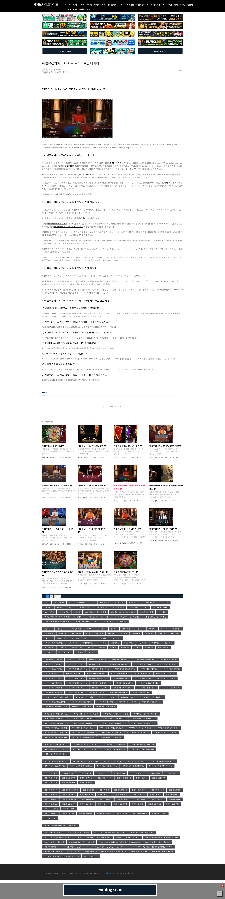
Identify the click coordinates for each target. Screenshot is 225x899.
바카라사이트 (99, 5)
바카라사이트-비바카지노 (142, 678)
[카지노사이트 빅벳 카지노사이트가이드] (160, 34)
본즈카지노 (149, 647)
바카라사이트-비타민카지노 (145, 659)
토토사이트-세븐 (103, 804)
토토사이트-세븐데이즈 (70, 790)
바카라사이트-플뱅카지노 (142, 674)
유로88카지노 (101, 629)
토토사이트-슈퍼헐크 (104, 813)
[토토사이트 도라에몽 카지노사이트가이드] (112, 42)
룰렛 (126, 174)
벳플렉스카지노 (77, 647)
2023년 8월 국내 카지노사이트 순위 (85, 718)
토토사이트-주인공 (88, 799)
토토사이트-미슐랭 (157, 790)
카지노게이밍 (179, 5)
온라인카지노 (112, 5)
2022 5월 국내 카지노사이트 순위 (138, 732)
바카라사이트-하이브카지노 (77, 688)
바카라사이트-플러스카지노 (81, 706)
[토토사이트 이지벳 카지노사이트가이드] (64, 34)
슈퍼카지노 (123, 633)
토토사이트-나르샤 (86, 804)
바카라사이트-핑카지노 (121, 678)
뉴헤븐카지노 (49, 633)
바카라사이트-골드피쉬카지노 (148, 683)
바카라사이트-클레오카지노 (146, 688)
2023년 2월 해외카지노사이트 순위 (142, 749)
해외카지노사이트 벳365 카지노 (133, 766)
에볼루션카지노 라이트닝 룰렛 (91, 445)
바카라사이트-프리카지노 (75, 664)
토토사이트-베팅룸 (85, 813)
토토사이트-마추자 (68, 795)
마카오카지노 (89, 638)
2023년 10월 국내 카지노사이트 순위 (145, 714)
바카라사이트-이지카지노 (148, 669)
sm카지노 (152, 629)
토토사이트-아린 (88, 790)
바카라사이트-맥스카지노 (128, 702)
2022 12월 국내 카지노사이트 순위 (83, 728)
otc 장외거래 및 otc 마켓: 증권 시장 (141, 833)
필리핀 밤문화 (49, 612)
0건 (52, 72)
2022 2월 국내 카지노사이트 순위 (83, 737)
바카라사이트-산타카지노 (53, 664)
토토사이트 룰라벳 (136, 773)
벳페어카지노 (49, 647)
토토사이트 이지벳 (51, 778)
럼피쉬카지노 (73, 643)
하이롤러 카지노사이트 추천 (98, 617)
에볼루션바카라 (150, 603)
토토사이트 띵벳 (67, 773)
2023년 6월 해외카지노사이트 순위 (142, 744)
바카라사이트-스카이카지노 (54, 688)
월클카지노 (102, 638)
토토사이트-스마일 (104, 795)
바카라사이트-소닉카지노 (53, 669)
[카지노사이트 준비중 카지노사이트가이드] (110, 890)
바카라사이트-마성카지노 (119, 674)
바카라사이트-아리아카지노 (165, 678)
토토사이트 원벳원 (84, 773)
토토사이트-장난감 (51, 813)
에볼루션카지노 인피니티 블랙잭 (56, 485)
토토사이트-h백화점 (51, 809)
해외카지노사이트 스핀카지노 (55, 766)
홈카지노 (90, 647)
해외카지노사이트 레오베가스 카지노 (85, 761)
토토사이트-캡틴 (122, 813)
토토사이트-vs (141, 799)
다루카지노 (62, 647)
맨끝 (59, 596)
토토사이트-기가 (139, 795)
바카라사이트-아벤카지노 (53, 692)
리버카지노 (102, 643)
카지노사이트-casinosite (77, 603)
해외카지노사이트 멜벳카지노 (107, 766)
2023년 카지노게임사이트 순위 (95, 612)
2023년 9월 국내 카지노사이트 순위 (56, 718)
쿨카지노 (102, 647)
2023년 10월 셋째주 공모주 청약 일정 (81, 842)
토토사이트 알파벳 (51, 783)
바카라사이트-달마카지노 (107, 697)
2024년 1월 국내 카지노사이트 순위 (56, 714)
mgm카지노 (142, 643)
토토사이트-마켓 (68, 809)
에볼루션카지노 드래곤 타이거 (126, 528)
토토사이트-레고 (155, 795)
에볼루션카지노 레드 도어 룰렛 (127, 445)
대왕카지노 (48, 629)
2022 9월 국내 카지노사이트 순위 (168, 728)
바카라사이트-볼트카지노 (168, 659)
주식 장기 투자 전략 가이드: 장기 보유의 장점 (109, 833)
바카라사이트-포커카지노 (101, 669)
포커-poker (162, 612)
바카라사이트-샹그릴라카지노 (153, 697)
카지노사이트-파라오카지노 (54, 643)
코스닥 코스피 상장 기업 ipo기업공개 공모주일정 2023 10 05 (107, 847)
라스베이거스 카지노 (64, 607)
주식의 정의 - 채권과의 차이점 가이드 (57, 837)
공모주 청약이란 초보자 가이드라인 (128, 837)
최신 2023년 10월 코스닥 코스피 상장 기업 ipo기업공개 (63, 847)
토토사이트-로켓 (137, 804)
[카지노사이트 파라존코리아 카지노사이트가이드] (160, 25)
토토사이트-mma (68, 813)
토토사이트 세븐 (141, 778)
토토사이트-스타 (50, 818)
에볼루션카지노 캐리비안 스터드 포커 (58, 572)
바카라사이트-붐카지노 (100, 688)
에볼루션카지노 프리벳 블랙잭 (91, 485)
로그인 (89, 9)
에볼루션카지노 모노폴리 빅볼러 (92, 572)
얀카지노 (137, 647)
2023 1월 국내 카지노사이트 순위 (56, 728)
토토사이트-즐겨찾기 (69, 799)
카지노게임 (155, 5)
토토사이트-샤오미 (157, 799)
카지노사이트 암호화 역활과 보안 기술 (126, 617)
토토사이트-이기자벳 (159, 813)
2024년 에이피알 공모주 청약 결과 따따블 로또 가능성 (93, 837)
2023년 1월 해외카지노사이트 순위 (56, 754)
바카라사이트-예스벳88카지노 (81, 702)
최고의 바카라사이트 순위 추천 (86, 621)
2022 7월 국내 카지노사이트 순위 (83, 732)
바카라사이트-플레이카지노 (101, 683)
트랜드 (82, 9)
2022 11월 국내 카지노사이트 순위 (111, 728)
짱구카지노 (75, 638)
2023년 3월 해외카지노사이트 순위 (113, 749)
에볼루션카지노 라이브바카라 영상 (68, 226)
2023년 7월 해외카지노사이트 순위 (113, 744)
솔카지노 (114, 629)
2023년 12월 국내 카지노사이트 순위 (85, 714)
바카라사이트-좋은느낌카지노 (125, 669)
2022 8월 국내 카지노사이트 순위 (56, 732)
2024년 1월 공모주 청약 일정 (54, 842)
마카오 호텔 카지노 (101, 607)
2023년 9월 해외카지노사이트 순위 (56, 744)
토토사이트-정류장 (172, 804)
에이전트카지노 (77, 629)
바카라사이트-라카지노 (74, 674)
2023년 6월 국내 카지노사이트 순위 (143, 718)
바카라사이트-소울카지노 (118, 692)
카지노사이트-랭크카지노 (94, 633)
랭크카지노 (62, 633)
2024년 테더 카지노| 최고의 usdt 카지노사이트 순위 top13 (64, 617)
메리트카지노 (126, 629)
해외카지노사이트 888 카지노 (137, 761)
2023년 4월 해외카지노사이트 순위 (85, 749)
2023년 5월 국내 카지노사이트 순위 (56, 723)
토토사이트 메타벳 (86, 783)
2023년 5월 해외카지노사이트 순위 (56, 749)
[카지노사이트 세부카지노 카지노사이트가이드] (112, 17)
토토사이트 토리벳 (68, 783)
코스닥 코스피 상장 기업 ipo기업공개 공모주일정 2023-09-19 (105, 851)
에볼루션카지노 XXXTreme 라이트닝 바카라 (129, 487)
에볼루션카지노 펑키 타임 (125, 572)
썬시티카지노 (76, 633)
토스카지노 (161, 633)
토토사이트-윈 (104, 790)
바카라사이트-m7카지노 (75, 692)
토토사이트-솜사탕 (51, 790)
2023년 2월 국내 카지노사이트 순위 (143, 723)
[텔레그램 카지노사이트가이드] (64, 51)
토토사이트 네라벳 (68, 778)
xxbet (89, 629)
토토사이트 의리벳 (86, 778)
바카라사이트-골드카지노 (84, 697)
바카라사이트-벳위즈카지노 (98, 678)
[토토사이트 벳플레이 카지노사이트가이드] (112, 25)
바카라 (89, 5)
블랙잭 (165, 182)
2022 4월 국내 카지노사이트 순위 (165, 732)
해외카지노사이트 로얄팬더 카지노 (56, 761)
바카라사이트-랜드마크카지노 (166, 664)
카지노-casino (59, 603)
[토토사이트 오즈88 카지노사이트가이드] (64, 42)
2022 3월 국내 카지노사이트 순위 (56, 737)
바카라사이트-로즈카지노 (142, 664)
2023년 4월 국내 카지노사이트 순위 (85, 723)
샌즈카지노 (125, 647)
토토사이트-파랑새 (120, 804)
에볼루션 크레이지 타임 (52, 445)
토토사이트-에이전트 (140, 813)
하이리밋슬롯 (61, 638)
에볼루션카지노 (142, 5)
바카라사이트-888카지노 (124, 683)
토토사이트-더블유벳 (139, 790)
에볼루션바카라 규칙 (57, 223)
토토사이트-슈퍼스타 (124, 799)
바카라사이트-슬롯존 (96, 664)
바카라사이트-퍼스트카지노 (105, 706)
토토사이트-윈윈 (174, 799)
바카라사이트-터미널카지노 (165, 674)
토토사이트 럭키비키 (105, 778)
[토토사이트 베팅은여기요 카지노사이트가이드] (112, 51)
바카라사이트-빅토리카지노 (122, 688)
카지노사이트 (78, 5)
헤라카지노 (176, 629)
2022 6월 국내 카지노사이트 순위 (110, 732)
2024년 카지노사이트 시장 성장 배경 (114, 621)
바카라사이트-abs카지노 (53, 674)
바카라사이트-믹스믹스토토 (121, 659)
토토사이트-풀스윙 (51, 799)
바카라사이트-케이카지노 (75, 678)
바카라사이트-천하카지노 (105, 702)
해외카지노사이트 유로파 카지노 (164, 761)
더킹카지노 (140, 629)
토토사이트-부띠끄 (154, 804)
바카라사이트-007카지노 (129, 697)
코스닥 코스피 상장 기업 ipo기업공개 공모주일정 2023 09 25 (152, 847)
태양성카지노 (128, 643)
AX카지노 (164, 629)
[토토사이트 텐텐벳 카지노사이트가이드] (160, 17)
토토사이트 (72, 9)
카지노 (68, 5)
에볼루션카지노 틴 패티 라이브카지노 (93, 528)
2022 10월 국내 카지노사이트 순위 (140, 728)
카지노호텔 (167, 5)
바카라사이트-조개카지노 (98, 659)
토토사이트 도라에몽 (124, 778)
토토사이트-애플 (171, 795)
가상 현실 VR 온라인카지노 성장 (155, 617)
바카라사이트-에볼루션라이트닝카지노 (58, 697)
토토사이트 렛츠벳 (154, 773)
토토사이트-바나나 (120, 790)
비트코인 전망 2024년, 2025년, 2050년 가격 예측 (161, 837)
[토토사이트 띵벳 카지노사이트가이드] (64, 25)
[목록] (180, 70)
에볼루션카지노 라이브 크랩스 (162, 528)
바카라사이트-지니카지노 (53, 659)
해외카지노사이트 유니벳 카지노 (81, 766)
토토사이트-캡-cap (51, 804)
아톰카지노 (48, 638)
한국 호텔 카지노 (118, 607)
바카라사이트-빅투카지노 (171, 669)
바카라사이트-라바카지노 (75, 659)
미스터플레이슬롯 (65, 652)
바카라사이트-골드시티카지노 (119, 664)
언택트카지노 (49, 652)
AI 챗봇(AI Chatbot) (91, 856)
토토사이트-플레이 (51, 795)
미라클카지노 (116, 638)
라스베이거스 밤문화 (160, 607)
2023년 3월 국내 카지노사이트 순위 (114, 723)
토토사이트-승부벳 (68, 804)
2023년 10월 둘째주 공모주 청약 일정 (157, 842)
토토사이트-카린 (174, 790)
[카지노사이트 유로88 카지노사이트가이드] (160, 42)
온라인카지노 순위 (146, 612)
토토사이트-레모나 (122, 795)
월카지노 (111, 633)
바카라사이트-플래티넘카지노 (77, 683)
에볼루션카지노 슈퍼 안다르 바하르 (164, 445)
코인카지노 (92, 652)
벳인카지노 (168, 643)
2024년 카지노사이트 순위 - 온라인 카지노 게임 (60, 825)
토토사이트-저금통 (86, 795)
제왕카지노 (136, 633)
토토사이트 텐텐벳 (171, 773)
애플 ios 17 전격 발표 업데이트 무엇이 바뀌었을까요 (62, 851)
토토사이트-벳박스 (105, 799)
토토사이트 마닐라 (51, 773)
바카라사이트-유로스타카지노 (77, 669)
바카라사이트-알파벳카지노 (170, 688)
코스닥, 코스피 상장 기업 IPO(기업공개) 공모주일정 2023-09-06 (152, 851)
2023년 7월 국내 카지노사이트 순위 (114, 718)
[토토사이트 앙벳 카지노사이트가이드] (112, 34)
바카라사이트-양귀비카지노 (96, 674)
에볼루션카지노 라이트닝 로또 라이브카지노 (166, 487)
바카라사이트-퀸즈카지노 (53, 678)
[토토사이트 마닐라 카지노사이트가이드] (64, 17)
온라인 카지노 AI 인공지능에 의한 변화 (58, 621)
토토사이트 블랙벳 (158, 778)
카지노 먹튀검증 (127, 5)
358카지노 (79, 652)
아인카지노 (149, 633)
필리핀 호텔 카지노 (83, 607)
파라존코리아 (61, 629)
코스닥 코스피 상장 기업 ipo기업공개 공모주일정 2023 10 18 (119, 842)
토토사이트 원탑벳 (102, 773)
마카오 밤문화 (64, 612)
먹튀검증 (77, 612)
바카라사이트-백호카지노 (53, 683)
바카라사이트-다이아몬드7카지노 (56, 706)
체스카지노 (174, 633)
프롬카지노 (115, 643)
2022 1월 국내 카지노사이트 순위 (110, 737)
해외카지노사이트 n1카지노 (112, 761)
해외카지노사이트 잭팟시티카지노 (160, 766)
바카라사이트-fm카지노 (96, 692)
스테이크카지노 (163, 647)
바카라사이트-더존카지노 (140, 692)
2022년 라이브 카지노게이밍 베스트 (123, 612)
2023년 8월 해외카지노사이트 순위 (85, 744)
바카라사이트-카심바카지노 (151, 702)
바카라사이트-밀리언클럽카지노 (55, 702)
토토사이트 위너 (119, 773)
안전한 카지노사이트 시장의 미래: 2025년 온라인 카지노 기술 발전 (67, 833)
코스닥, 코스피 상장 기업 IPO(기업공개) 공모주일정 (62, 856)
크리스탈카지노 (88, 643)
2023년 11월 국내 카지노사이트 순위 (115, 714)
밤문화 (190, 5)
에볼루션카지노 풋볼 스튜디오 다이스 (58, 528)
